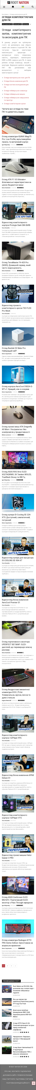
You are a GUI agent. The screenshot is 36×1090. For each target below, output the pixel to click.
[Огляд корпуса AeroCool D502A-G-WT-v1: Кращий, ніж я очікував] (18, 375)
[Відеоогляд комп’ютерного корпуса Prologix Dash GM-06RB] (18, 211)
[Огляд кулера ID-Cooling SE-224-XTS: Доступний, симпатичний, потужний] (18, 503)
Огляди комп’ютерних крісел (15, 104)
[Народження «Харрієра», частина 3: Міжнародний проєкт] (7, 1039)
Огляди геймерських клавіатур (15, 91)
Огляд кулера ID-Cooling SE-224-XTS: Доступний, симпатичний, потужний (16, 517)
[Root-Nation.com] (18, 2)
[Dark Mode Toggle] (34, 1083)
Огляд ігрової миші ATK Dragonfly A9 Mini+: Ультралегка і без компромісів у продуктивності (17, 429)
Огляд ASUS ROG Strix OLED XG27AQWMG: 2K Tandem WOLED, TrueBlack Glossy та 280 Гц (16, 474)
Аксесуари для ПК (7, 24)
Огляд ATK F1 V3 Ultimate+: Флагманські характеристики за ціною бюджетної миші (16, 182)
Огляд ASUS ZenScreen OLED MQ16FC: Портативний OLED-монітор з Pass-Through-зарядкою (17, 900)
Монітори (25, 24)
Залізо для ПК (17, 24)
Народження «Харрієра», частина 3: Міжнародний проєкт (21, 1039)
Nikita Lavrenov (6, 435)
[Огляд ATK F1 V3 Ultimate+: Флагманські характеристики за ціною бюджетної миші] (18, 168)
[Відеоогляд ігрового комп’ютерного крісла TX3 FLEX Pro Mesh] (18, 294)
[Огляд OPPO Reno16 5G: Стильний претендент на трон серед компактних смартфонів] (7, 1026)
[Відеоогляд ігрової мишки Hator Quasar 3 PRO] (18, 843)
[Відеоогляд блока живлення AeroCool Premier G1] (18, 588)
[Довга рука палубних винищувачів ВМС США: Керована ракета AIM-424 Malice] (7, 1013)
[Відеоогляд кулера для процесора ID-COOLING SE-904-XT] (18, 546)
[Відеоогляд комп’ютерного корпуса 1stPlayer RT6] (18, 723)
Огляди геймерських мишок (14, 94)
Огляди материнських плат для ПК (17, 78)
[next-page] (15, 965)
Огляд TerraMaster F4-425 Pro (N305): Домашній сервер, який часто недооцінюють (16, 265)
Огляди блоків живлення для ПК (16, 81)
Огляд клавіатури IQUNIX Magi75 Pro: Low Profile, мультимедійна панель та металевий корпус (16, 139)
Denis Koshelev (6, 187)
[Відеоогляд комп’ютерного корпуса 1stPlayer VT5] (18, 803)
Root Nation (5, 14)
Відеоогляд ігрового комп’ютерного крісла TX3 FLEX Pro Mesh (16, 308)
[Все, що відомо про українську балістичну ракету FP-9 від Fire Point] (7, 1002)
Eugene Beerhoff (6, 700)
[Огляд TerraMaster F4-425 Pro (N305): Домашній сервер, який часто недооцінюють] (18, 251)
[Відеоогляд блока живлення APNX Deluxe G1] (18, 763)
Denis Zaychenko (7, 353)
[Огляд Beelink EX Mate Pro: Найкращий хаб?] (18, 336)
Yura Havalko (6, 228)
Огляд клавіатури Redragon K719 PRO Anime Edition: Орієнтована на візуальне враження (17, 943)
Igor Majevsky (6, 144)
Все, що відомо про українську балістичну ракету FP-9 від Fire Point (23, 1001)
